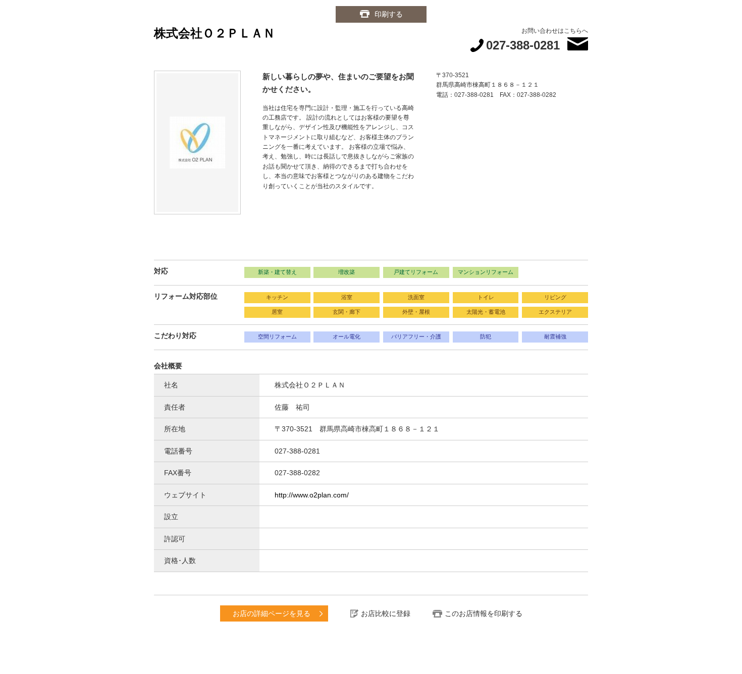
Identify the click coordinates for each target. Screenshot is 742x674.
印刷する (389, 14)
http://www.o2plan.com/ (312, 495)
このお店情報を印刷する (483, 613)
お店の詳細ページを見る (271, 613)
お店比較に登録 (385, 613)
